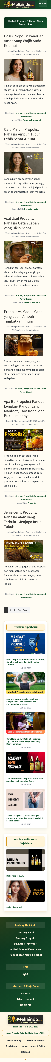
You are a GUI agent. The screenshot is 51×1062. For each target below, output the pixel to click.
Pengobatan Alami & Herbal (25, 954)
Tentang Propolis (25, 938)
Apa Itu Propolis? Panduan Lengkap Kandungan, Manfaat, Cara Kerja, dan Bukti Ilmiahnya (25, 408)
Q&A (25, 974)
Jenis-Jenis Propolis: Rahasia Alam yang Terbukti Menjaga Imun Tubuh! (22, 519)
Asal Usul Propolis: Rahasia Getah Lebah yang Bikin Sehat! (21, 223)
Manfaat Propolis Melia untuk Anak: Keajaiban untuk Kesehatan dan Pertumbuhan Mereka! (23, 701)
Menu (44, 3)
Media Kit (25, 1004)
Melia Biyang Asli (14, 907)
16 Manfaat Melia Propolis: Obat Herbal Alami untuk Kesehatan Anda (24, 779)
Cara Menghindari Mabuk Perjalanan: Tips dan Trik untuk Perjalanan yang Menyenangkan (23, 741)
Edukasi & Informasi (25, 943)
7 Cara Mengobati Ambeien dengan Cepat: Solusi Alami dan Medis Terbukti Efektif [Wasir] (24, 818)
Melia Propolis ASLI (15, 875)
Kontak (25, 993)
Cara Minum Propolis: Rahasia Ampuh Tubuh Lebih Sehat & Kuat (22, 134)
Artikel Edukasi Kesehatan (25, 949)
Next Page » (23, 610)
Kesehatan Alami (32, 302)
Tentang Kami (25, 932)
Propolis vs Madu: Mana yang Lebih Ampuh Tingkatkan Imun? (23, 316)
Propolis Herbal (31, 209)
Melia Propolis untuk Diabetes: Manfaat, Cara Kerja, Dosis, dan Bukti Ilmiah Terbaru (25, 662)
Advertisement (25, 999)
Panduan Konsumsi (32, 120)
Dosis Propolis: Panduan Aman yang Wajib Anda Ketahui (23, 40)
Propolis (32, 503)
